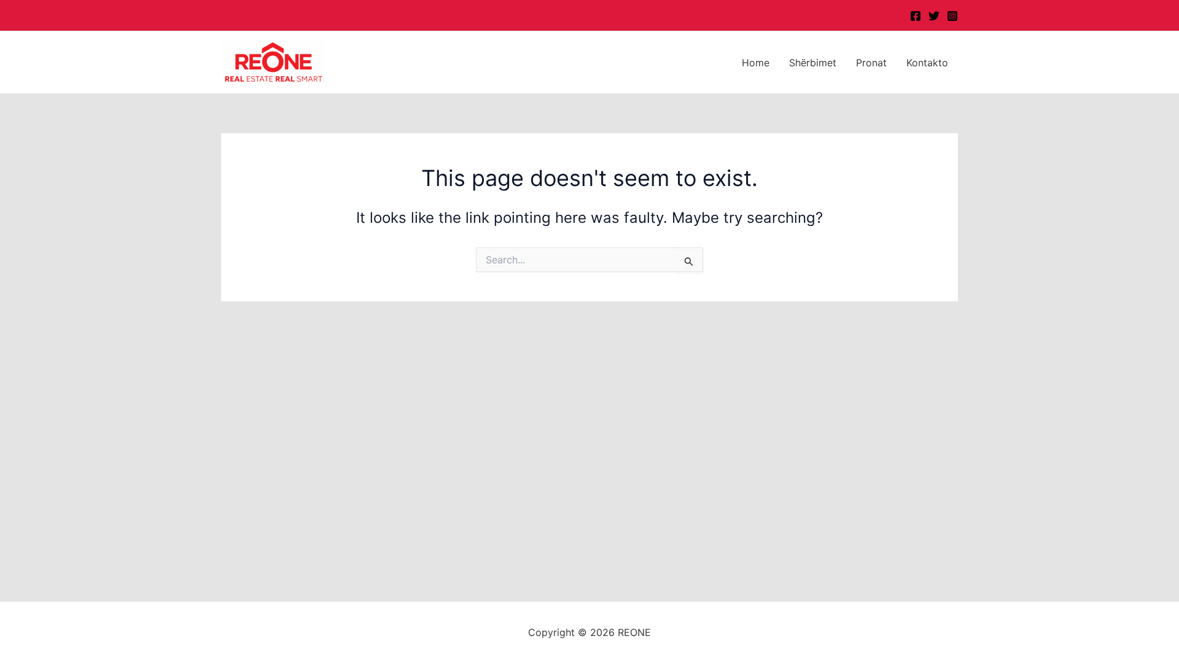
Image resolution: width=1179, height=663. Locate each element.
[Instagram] (952, 15)
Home (755, 62)
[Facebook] (915, 15)
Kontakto (927, 62)
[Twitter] (934, 15)
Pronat (871, 62)
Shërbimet (812, 62)
